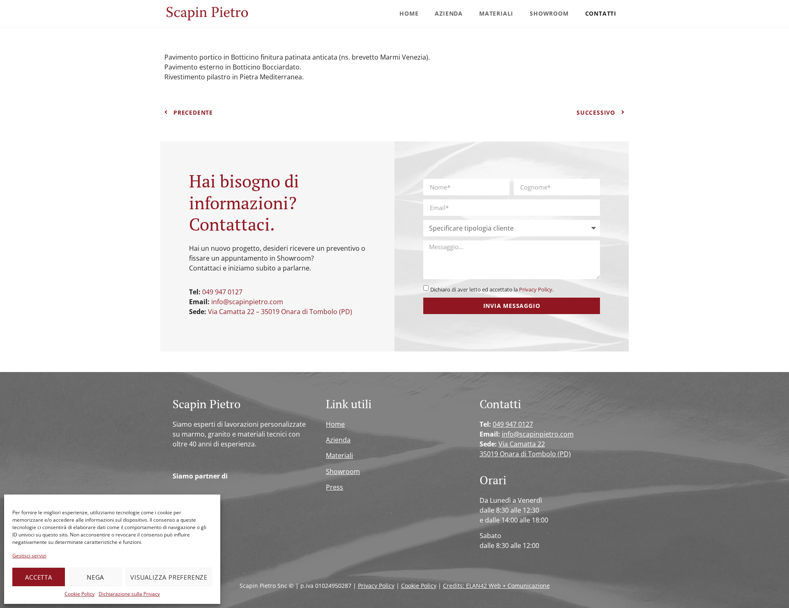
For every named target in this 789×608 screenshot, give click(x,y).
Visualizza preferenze (169, 577)
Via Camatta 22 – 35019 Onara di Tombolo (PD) (280, 311)
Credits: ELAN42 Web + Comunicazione (496, 586)
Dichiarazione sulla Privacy (129, 593)
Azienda (449, 13)
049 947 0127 (222, 291)
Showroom (549, 13)
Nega (95, 577)
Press (334, 487)
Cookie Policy (80, 593)
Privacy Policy (535, 289)
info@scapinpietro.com (247, 301)
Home (408, 13)
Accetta (38, 577)
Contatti (600, 13)
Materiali (496, 13)
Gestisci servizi (29, 555)
